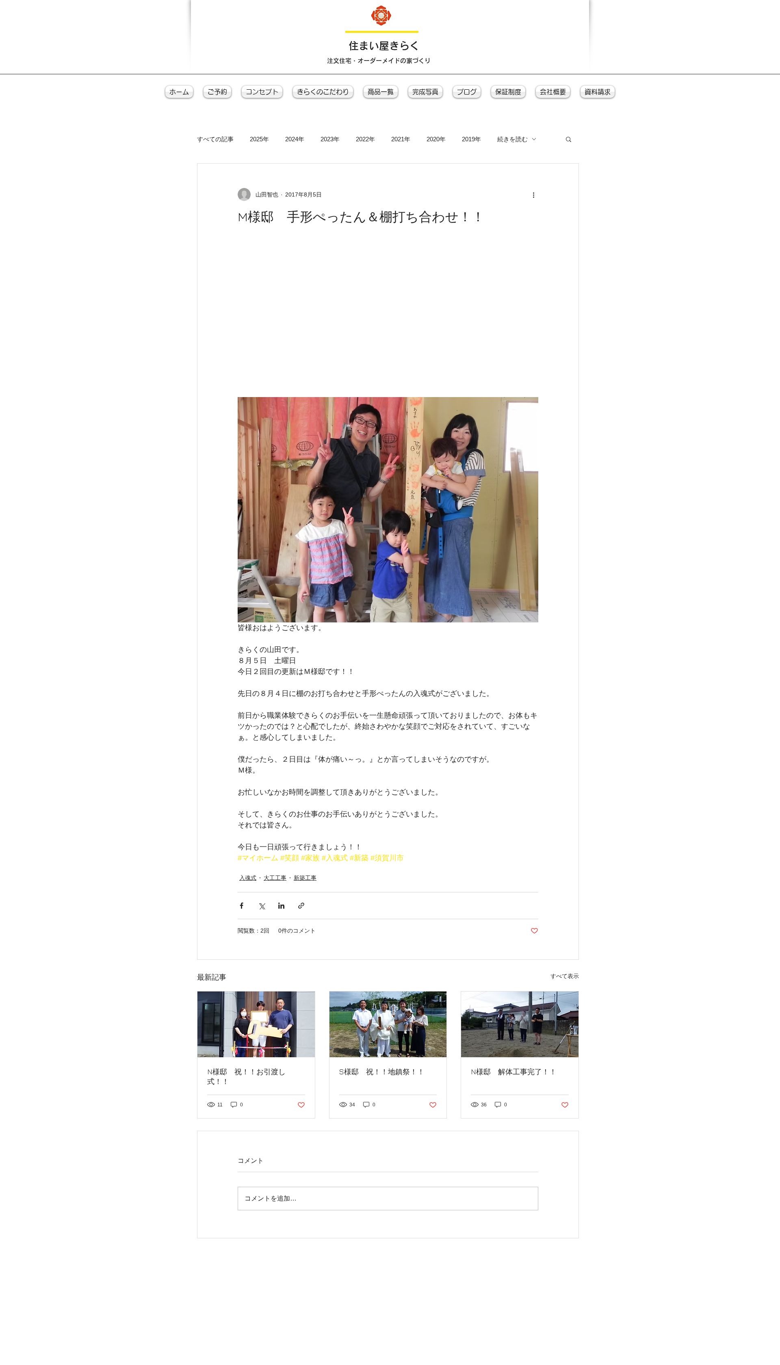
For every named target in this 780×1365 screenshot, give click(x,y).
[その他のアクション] (533, 194)
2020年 (436, 139)
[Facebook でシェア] (241, 905)
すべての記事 (215, 139)
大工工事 (275, 878)
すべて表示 (564, 976)
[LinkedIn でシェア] (281, 905)
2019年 (471, 139)
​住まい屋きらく (384, 46)
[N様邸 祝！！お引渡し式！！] (256, 1024)
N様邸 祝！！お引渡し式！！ (246, 1076)
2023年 (330, 139)
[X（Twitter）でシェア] (261, 905)
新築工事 (305, 878)
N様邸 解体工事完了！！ (514, 1071)
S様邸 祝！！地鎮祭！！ (382, 1071)
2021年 (400, 139)
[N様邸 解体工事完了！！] (519, 1024)
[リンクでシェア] (301, 905)
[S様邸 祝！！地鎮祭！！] (388, 1024)
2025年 (259, 139)
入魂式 (247, 878)
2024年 (294, 139)
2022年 (365, 139)
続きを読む (512, 139)
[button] (568, 139)
